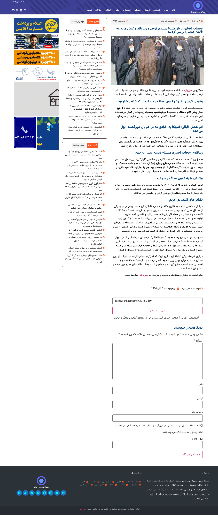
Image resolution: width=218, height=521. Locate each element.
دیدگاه (198, 341)
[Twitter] (57, 493)
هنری (166, 10)
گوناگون (108, 10)
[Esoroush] (44, 493)
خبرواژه (188, 90)
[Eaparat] (63, 493)
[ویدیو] (21, 10)
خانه (173, 10)
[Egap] (32, 493)
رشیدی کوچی (155, 318)
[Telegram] (19, 493)
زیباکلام (141, 318)
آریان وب (82, 509)
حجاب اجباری (171, 318)
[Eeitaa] (50, 493)
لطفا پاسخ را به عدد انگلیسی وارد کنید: (182, 432)
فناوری (116, 10)
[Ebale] (38, 493)
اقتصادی (156, 10)
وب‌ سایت (197, 412)
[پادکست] (17, 10)
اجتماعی (137, 10)
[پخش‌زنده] (25, 10)
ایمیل (200, 398)
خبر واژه (143, 275)
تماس (89, 10)
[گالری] (13, 10)
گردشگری (126, 10)
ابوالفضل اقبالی (189, 318)
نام (201, 384)
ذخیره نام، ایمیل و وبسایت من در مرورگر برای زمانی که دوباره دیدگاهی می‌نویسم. (157, 426)
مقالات (98, 10)
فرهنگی (147, 10)
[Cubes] (25, 493)
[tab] (93, 21)
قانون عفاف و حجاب (124, 318)
